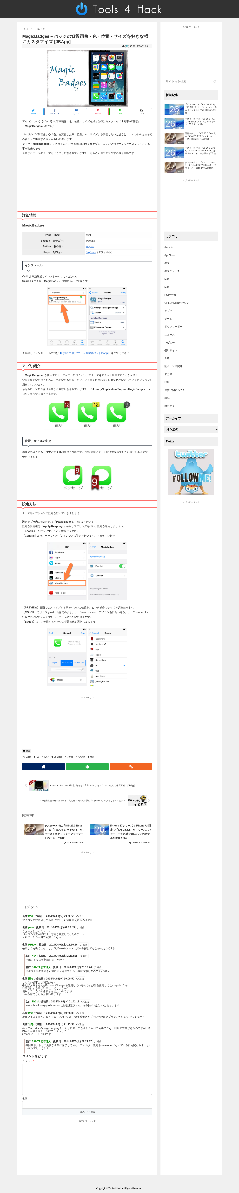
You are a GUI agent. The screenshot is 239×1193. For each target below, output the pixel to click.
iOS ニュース (172, 271)
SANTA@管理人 (41, 967)
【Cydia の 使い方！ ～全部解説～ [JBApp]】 (85, 353)
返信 (81, 916)
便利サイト (170, 350)
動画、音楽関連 (173, 366)
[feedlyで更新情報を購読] (87, 766)
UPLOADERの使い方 (176, 302)
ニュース (169, 334)
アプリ (168, 310)
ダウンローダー (173, 326)
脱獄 (28, 751)
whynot (90, 246)
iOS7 (46, 757)
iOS (37, 757)
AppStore (169, 255)
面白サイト (170, 406)
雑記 (167, 398)
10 (127, 46)
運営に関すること (174, 390)
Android (168, 247)
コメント (28, 1061)
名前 (24, 1098)
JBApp (70, 757)
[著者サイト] (43, 766)
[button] (215, 81)
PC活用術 (170, 294)
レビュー (169, 342)
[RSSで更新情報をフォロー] (131, 766)
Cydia (28, 757)
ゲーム (168, 318)
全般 (167, 358)
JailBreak (58, 757)
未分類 (168, 374)
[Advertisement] (87, 182)
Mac (166, 279)
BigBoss (91, 252)
